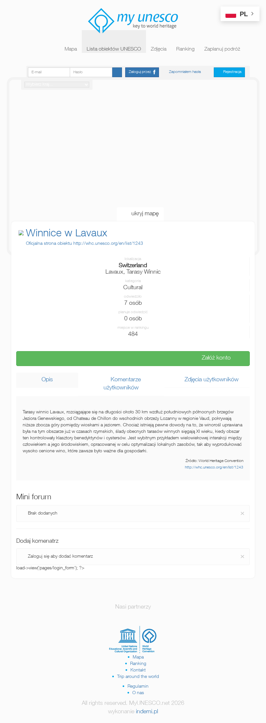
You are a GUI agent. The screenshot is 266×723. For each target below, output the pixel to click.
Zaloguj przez (141, 72)
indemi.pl (147, 712)
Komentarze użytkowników (122, 384)
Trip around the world (138, 677)
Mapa (71, 49)
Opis (47, 380)
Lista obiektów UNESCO (114, 49)
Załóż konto (214, 358)
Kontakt (138, 670)
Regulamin (138, 686)
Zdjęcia (158, 49)
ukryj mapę (143, 214)
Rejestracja (230, 72)
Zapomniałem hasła (185, 72)
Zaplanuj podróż (222, 49)
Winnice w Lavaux (66, 234)
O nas (138, 693)
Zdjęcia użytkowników (209, 380)
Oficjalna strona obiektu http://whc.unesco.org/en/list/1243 (84, 244)
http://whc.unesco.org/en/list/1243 (214, 467)
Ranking (185, 49)
